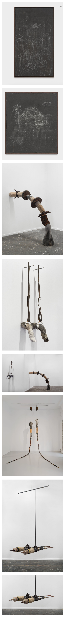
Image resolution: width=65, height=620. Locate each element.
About (61, 6)
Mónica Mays (60, 5)
